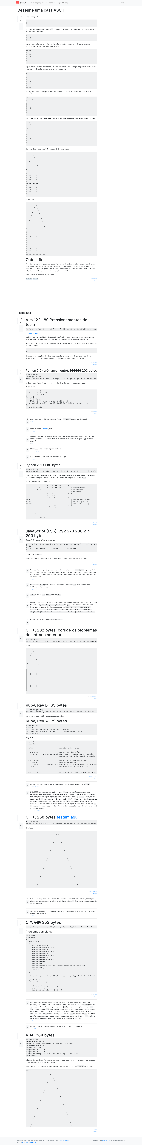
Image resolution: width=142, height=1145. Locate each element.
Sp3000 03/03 (36, 786)
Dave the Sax (93, 696)
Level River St (93, 776)
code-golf (28, 278)
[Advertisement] (61, 295)
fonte (95, 281)
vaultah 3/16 (35, 451)
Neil (33, 579)
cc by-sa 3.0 (106, 1140)
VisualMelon (35, 1021)
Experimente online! (33, 333)
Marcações (66, 3)
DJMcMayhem (93, 278)
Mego (33, 459)
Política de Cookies (63, 1140)
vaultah (95, 411)
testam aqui (68, 817)
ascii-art (35, 278)
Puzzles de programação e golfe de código (45, 3)
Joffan (95, 1129)
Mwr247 (94, 562)
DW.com (95, 994)
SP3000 (34, 443)
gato (33, 421)
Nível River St (36, 810)
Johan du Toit (93, 891)
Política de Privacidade (29, 1142)
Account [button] (121, 3)
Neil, (33, 622)
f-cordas (45, 429)
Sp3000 (95, 522)
